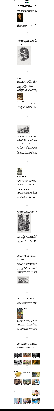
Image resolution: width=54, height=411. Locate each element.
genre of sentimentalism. (26, 40)
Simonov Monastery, (26, 137)
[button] (25, 2)
